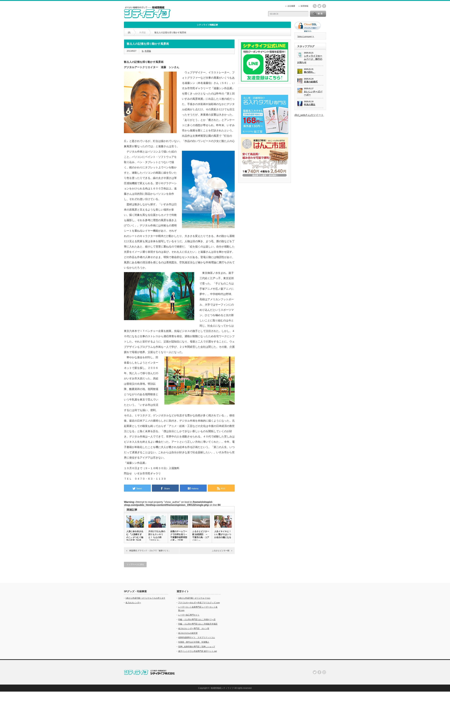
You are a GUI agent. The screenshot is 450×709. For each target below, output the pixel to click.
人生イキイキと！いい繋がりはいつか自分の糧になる (222, 534)
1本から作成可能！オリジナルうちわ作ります (145, 598)
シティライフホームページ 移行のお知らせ (309, 59)
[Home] (129, 32)
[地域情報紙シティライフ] (147, 16)
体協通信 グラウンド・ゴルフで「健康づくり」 (149, 550)
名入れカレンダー (133, 603)
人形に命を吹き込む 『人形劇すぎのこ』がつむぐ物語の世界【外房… (134, 536)
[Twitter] (315, 672)
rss (315, 6)
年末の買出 (309, 104)
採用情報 (304, 6)
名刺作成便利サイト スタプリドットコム (196, 637)
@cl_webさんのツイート (309, 114)
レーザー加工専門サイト (189, 615)
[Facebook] (319, 672)
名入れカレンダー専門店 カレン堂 (193, 628)
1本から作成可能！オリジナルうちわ (194, 598)
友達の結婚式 (311, 81)
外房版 (148, 51)
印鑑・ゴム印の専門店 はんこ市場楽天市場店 (197, 624)
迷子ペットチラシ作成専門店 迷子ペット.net (197, 651)
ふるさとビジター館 (220, 550)
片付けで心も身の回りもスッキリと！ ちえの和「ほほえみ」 (156, 536)
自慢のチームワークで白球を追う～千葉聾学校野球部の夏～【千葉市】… (178, 537)
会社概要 (291, 6)
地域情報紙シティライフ (222, 688)
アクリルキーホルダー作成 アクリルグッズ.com (199, 603)
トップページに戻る (135, 564)
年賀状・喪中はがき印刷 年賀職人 (193, 642)
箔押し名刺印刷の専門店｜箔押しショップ (196, 647)
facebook (324, 6)
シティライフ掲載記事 (207, 25)
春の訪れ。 (309, 72)
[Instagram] (324, 672)
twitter (319, 6)
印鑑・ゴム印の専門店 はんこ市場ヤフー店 (197, 619)
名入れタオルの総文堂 (188, 633)
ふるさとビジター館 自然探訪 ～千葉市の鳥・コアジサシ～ (200, 536)
